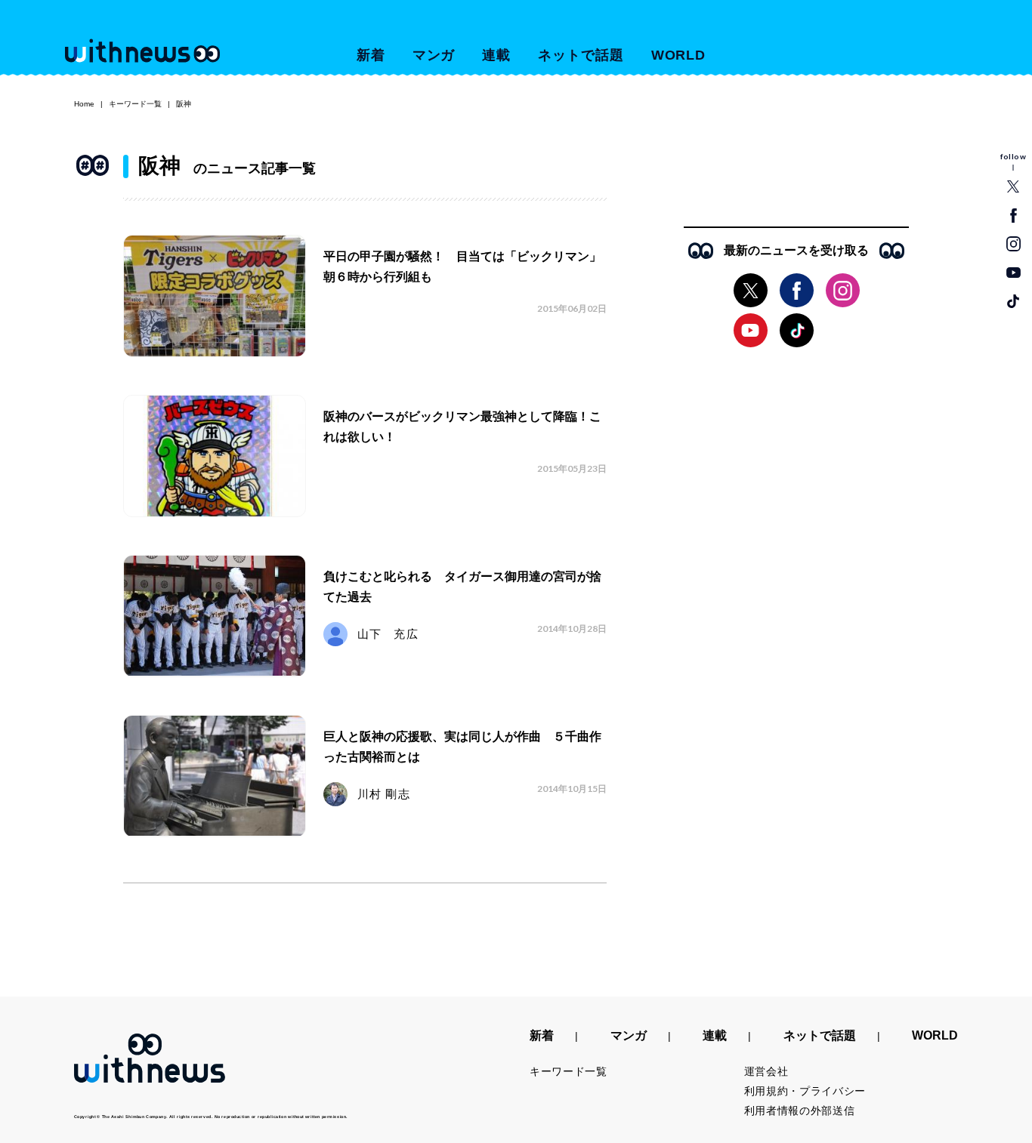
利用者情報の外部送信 (799, 1110)
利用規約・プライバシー (805, 1091)
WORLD (678, 55)
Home (84, 104)
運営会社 (766, 1071)
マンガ (434, 55)
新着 (371, 55)
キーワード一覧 (135, 104)
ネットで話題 (580, 55)
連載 (496, 55)
